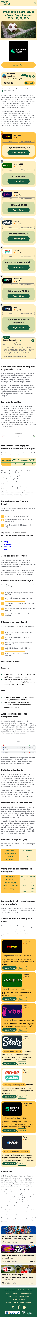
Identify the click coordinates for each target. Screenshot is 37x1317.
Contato (15, 1302)
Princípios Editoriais (26, 1293)
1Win (15, 307)
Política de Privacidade (25, 1290)
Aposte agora (18, 152)
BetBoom (17, 135)
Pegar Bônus (18, 181)
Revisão (10, 141)
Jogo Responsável (10, 1290)
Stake (16, 221)
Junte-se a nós (12, 1296)
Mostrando (29, 83)
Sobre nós (8, 1302)
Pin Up (16, 250)
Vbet (16, 193)
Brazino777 (18, 164)
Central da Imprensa (26, 1302)
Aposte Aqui (18, 65)
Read (31, 1242)
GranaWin (18, 279)
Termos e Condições (12, 1293)
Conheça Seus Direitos (18, 1299)
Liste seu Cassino (24, 1296)
